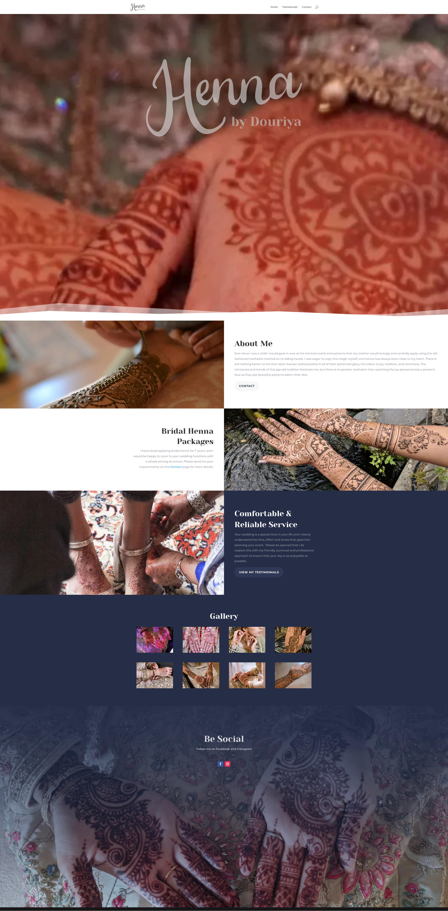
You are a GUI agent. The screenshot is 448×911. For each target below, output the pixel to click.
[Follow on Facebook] (220, 764)
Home (274, 7)
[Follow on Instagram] (227, 764)
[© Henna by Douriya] (154, 651)
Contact (307, 7)
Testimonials (290, 7)
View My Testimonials (259, 572)
